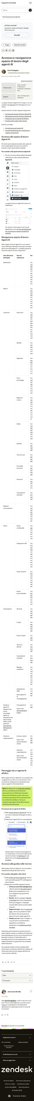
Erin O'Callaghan (13, 70)
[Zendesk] (17, 1069)
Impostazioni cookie (23, 1084)
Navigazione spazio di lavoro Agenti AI (18, 116)
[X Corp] (9, 50)
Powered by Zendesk (19, 1096)
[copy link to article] (3, 50)
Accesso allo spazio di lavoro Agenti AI (18, 114)
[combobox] (17, 975)
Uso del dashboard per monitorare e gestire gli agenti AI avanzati (18, 231)
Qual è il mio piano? (26, 81)
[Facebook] (6, 50)
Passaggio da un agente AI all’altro (17, 119)
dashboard (21, 856)
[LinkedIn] (13, 50)
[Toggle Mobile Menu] (30, 3)
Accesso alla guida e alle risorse (16, 121)
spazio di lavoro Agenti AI (17, 813)
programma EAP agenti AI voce (7, 728)
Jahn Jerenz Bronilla (14, 992)
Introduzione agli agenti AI (14, 128)
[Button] (3, 962)
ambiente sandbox (24, 789)
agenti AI (12, 105)
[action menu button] (30, 991)
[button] (15, 1037)
